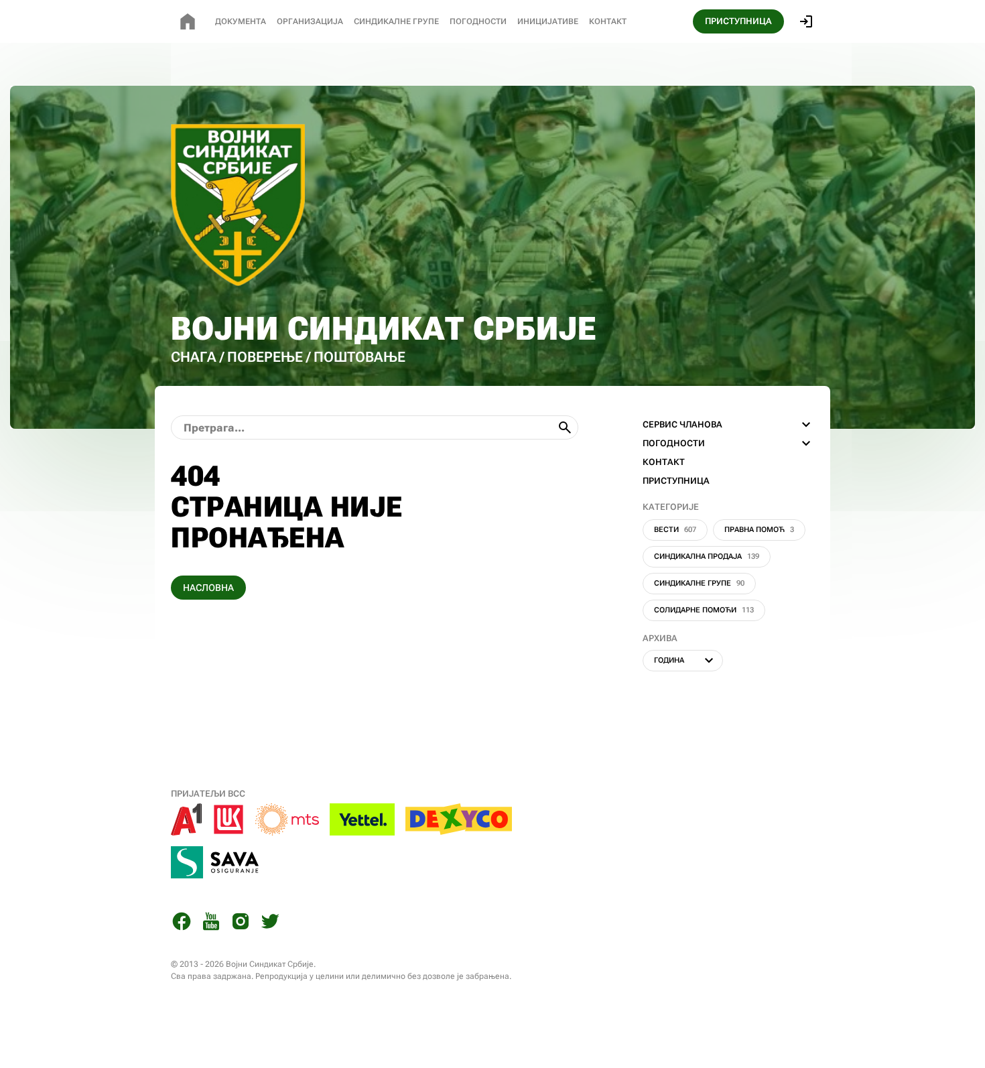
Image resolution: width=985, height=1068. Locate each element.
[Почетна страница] (187, 21)
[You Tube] (211, 924)
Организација (310, 21)
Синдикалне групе (699, 583)
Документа (240, 21)
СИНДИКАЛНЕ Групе (396, 21)
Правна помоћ (759, 529)
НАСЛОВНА (208, 587)
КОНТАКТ (664, 462)
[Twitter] (270, 924)
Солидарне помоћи (704, 610)
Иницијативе (547, 21)
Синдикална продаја (706, 556)
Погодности (478, 21)
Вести (675, 529)
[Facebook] (181, 924)
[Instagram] (240, 924)
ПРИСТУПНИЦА (738, 21)
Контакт (608, 21)
